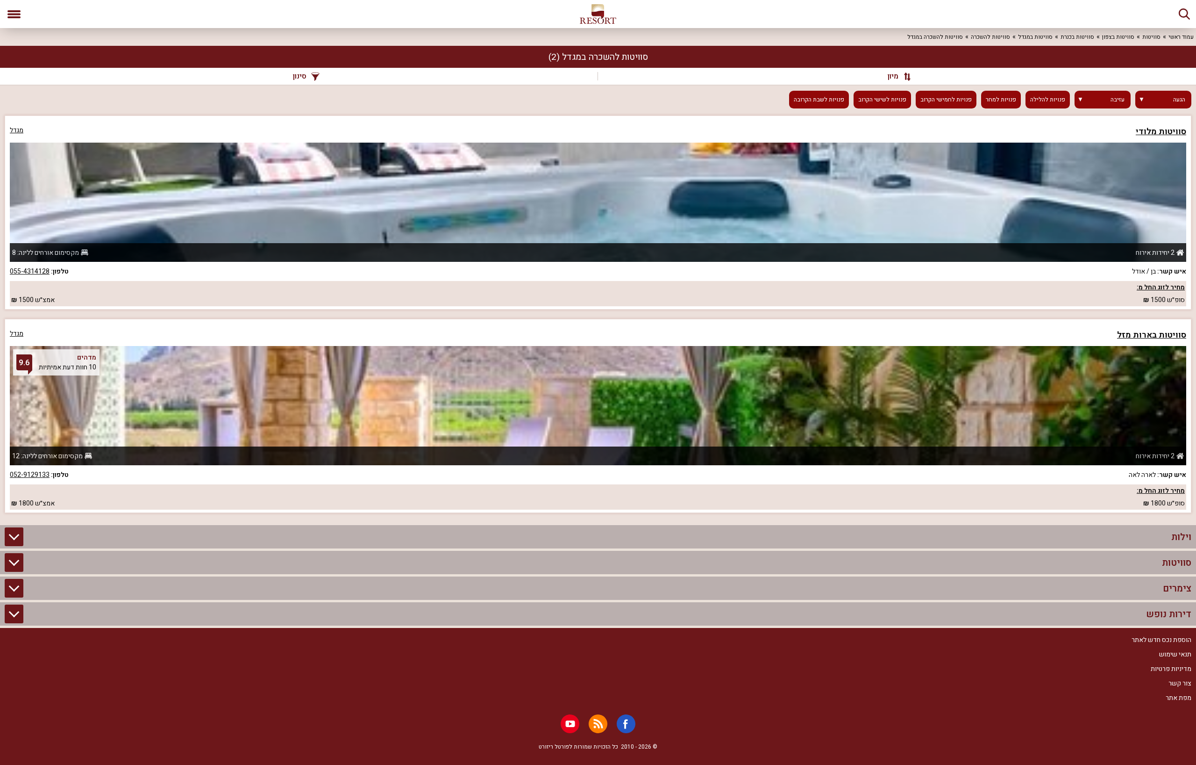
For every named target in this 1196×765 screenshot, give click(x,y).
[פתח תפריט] (14, 14)
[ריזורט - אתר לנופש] (598, 14)
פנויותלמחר (1001, 99)
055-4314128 (30, 271)
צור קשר (1179, 683)
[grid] (598, 314)
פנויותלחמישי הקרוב (946, 99)
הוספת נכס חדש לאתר (1161, 640)
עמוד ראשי (1181, 37)
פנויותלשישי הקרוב (882, 99)
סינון (299, 76)
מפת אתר (1178, 698)
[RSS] (598, 723)
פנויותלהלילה (1047, 99)
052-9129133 (30, 475)
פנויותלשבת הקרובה (819, 99)
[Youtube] (570, 723)
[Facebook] (626, 723)
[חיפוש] (1184, 14)
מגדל (16, 130)
